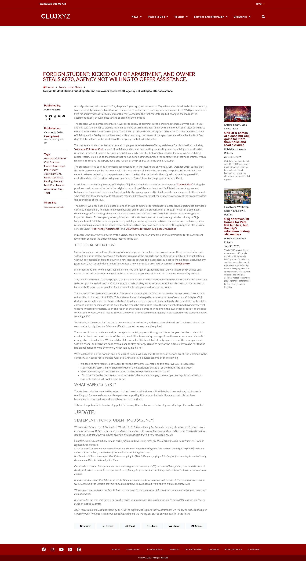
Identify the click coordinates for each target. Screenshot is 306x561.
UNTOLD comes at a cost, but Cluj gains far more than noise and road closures (237, 139)
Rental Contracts (53, 177)
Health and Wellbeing (236, 207)
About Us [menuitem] (116, 549)
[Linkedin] (70, 549)
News (62, 87)
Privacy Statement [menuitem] (233, 549)
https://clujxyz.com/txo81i (54, 207)
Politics (228, 214)
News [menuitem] (135, 16)
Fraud (47, 166)
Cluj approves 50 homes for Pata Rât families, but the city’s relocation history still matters (237, 226)
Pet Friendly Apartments (105, 229)
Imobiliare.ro (183, 263)
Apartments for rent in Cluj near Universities (151, 229)
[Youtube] (61, 549)
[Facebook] (44, 549)
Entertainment (232, 125)
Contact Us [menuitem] (214, 549)
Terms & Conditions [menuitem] (193, 549)
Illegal (55, 166)
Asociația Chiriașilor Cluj (89, 149)
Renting (48, 181)
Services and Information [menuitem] (209, 16)
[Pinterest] (79, 549)
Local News (75, 87)
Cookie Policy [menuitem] (254, 549)
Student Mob (184, 184)
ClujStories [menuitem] (240, 16)
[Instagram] (53, 549)
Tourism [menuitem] (179, 16)
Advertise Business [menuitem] (155, 549)
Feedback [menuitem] (174, 549)
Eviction (54, 162)
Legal (62, 166)
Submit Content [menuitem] (133, 549)
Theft (47, 193)
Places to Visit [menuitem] (156, 16)
